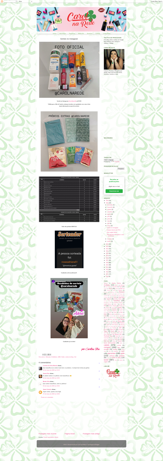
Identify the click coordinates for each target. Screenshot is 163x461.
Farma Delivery (107, 304)
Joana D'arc (46, 373)
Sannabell (120, 329)
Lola (105, 316)
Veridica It (106, 339)
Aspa (120, 286)
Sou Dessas (114, 332)
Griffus (121, 309)
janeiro (109, 241)
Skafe (63, 357)
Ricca (105, 329)
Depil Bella (121, 297)
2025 (107, 203)
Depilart (109, 299)
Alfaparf (116, 285)
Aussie (105, 288)
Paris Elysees (115, 324)
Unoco (111, 337)
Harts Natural (107, 310)
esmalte (106, 349)
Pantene (122, 323)
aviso (121, 343)
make (122, 351)
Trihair (121, 336)
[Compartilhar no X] (47, 354)
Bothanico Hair (113, 292)
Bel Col (122, 288)
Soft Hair (106, 332)
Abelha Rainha (116, 283)
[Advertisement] (69, 417)
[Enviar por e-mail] (43, 354)
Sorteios (89, 33)
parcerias (111, 353)
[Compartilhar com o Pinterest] (50, 354)
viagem (106, 361)
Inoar (105, 312)
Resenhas (63, 33)
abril (108, 223)
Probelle (114, 327)
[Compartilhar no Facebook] (48, 354)
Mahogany (114, 317)
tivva (116, 360)
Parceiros (72, 33)
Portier (116, 326)
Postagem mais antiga (91, 434)
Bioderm (120, 290)
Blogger (97, 444)
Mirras (111, 319)
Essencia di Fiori (108, 302)
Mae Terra (108, 317)
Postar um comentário (47, 397)
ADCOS (106, 283)
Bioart (114, 290)
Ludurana (111, 315)
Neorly (114, 321)
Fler (105, 305)
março (109, 225)
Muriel (116, 319)
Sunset (120, 332)
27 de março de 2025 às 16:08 (51, 394)
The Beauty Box (117, 334)
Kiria (111, 314)
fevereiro (109, 239)
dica (119, 347)
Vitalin (111, 339)
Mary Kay (120, 317)
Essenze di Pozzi (118, 302)
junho (109, 218)
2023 (107, 246)
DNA (111, 297)
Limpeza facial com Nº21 (113, 230)
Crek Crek (121, 295)
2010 (107, 276)
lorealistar (116, 351)
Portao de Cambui (109, 326)
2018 (107, 258)
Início (54, 33)
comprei (107, 347)
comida (119, 345)
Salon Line (113, 329)
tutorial (120, 360)
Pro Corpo (122, 326)
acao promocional (109, 343)
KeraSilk (121, 312)
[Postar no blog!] (45, 354)
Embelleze (54, 357)
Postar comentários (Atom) (50, 437)
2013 (107, 269)
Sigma (105, 331)
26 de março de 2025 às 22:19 (51, 370)
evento (115, 349)
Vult (75, 357)
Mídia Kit (81, 33)
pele (122, 353)
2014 (107, 267)
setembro (110, 212)
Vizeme (116, 339)
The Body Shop (108, 336)
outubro (109, 209)
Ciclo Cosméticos (113, 295)
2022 (107, 248)
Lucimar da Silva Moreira (50, 365)
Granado (114, 309)
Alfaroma (122, 285)
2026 (107, 200)
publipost (121, 356)
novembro (110, 207)
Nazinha (108, 321)
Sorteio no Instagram (112, 227)
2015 (107, 265)
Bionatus (106, 292)
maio (108, 221)
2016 (107, 262)
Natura (122, 319)
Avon (110, 288)
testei (106, 360)
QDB (59, 357)
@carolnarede (72, 101)
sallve (108, 357)
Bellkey (108, 290)
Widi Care (106, 341)
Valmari (121, 337)
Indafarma (114, 310)
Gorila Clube (107, 309)
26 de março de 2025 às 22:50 (51, 378)
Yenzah (120, 341)
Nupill (105, 322)
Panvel (108, 324)
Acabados (107, 285)
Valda (116, 337)
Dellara (115, 297)
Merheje (106, 319)
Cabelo (97, 33)
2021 (107, 251)
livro (110, 351)
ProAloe (108, 327)
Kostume (116, 314)
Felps (121, 304)
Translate (117, 161)
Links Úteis (106, 33)
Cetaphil (105, 295)
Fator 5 (115, 304)
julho (108, 216)
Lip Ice (121, 314)
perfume (112, 356)
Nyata (109, 322)
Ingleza (121, 310)
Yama (114, 341)
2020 (107, 253)
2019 (107, 255)
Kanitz (115, 312)
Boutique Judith (110, 294)
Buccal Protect (119, 294)
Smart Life (120, 331)
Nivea (119, 321)
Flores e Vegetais (113, 305)
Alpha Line (108, 286)
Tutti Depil (106, 337)
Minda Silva (46, 381)
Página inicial (70, 434)
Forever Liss (121, 305)
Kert (105, 314)
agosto (109, 214)
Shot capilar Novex (112, 232)
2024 (107, 244)
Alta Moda (114, 286)
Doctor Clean (107, 300)
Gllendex (119, 307)
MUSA (122, 315)
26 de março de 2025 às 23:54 (51, 386)
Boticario (48, 357)
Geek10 (113, 307)
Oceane (115, 323)
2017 (107, 260)
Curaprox (106, 297)
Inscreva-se (114, 191)
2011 (107, 274)
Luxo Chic (117, 315)
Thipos (116, 336)
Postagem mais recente (47, 434)
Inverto (109, 312)
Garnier (107, 307)
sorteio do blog (69, 357)
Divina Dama (118, 299)
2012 (107, 272)
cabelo (106, 345)
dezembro (110, 205)
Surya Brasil (107, 334)
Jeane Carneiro (47, 389)
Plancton (122, 324)
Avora (116, 288)
